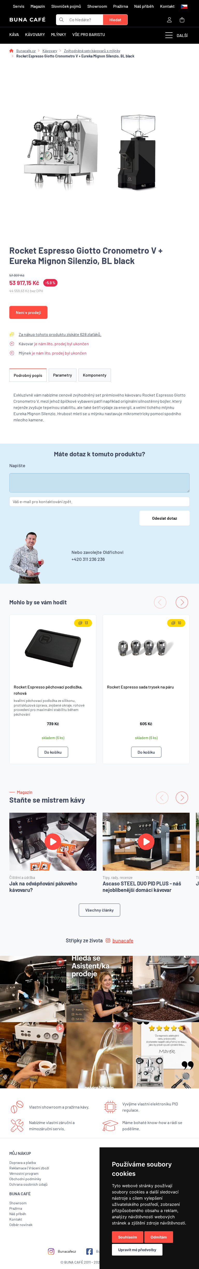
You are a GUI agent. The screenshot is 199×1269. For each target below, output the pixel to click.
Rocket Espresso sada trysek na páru (140, 686)
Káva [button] (14, 34)
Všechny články (99, 909)
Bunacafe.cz (25, 50)
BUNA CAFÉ (27, 20)
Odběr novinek (20, 1224)
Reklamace (17, 1168)
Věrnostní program (24, 1173)
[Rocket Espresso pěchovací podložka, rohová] (53, 647)
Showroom (97, 6)
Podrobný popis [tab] (28, 375)
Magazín (38, 6)
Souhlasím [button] (127, 1237)
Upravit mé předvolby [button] (137, 1250)
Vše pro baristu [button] (88, 34)
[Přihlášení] (169, 19)
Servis (18, 6)
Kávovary (49, 50)
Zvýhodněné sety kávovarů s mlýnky (92, 50)
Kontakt (167, 6)
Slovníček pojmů (66, 6)
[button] (183, 6)
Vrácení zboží (39, 1168)
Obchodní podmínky (25, 1179)
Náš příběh (144, 6)
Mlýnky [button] (58, 34)
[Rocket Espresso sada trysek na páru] (146, 647)
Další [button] (182, 35)
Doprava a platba (22, 1162)
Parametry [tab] (62, 374)
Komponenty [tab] (94, 374)
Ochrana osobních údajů (28, 1184)
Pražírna (120, 6)
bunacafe (122, 940)
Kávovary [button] (35, 34)
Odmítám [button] (159, 1237)
